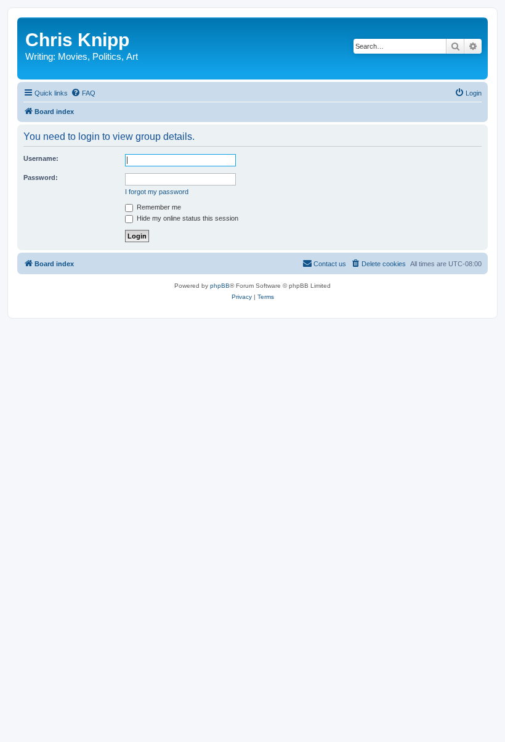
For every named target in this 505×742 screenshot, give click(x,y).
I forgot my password (156, 191)
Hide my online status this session (186, 218)
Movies (72, 56)
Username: (41, 158)
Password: (40, 177)
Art (132, 56)
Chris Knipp (77, 40)
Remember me (158, 207)
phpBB (220, 285)
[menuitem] (83, 93)
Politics (106, 56)
